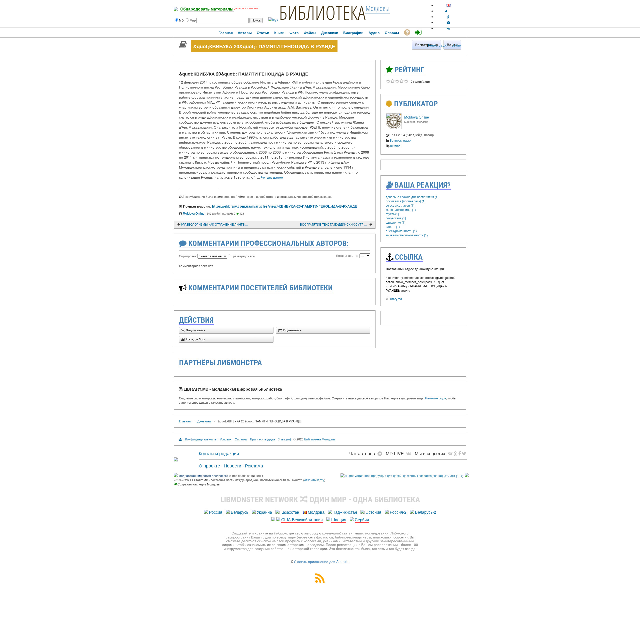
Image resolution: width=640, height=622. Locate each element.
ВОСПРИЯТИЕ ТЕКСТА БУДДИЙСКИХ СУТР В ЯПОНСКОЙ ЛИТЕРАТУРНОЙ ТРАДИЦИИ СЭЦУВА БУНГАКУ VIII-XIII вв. (334, 224)
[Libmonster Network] (401, 475)
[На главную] (176, 459)
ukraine (395, 146)
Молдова (316, 512)
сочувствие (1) (396, 218)
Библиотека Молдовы (319, 439)
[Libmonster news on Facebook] (459, 453)
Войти (456, 45)
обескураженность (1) (401, 231)
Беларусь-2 (425, 512)
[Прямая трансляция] (410, 453)
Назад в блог (196, 339)
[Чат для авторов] (381, 453)
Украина (264, 512)
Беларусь (239, 512)
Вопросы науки (400, 140)
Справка (241, 439)
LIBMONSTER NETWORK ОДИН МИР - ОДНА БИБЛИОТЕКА (320, 499)
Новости (232, 465)
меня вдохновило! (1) (401, 209)
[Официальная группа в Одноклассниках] (448, 17)
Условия (226, 439)
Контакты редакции (219, 453)
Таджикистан (345, 512)
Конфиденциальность (200, 439)
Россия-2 (398, 512)
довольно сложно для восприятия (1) (412, 197)
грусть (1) (392, 214)
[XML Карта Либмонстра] (320, 581)
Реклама (254, 465)
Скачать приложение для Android (321, 561)
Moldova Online (193, 213)
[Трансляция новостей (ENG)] (445, 11)
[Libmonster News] (464, 453)
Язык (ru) (284, 439)
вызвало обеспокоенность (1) (407, 235)
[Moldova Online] (394, 128)
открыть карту (314, 480)
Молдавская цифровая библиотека (203, 475)
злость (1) (393, 226)
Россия (215, 512)
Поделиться (292, 330)
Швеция (338, 519)
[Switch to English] (448, 5)
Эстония (373, 512)
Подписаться (196, 330)
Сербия (362, 519)
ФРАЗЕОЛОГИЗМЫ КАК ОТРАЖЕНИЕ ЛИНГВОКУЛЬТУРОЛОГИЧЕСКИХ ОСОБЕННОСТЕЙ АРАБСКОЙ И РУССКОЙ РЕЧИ (214, 224)
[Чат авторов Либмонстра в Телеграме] (448, 22)
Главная (185, 421)
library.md (395, 299)
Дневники (204, 421)
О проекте (209, 465)
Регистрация (438, 45)
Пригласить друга (262, 439)
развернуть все (244, 256)
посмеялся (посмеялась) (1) (406, 201)
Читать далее (272, 177)
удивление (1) (396, 222)
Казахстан (289, 512)
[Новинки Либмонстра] (455, 453)
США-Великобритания (302, 519)
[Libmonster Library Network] (467, 475)
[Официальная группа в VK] (448, 28)
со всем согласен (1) (400, 205)
